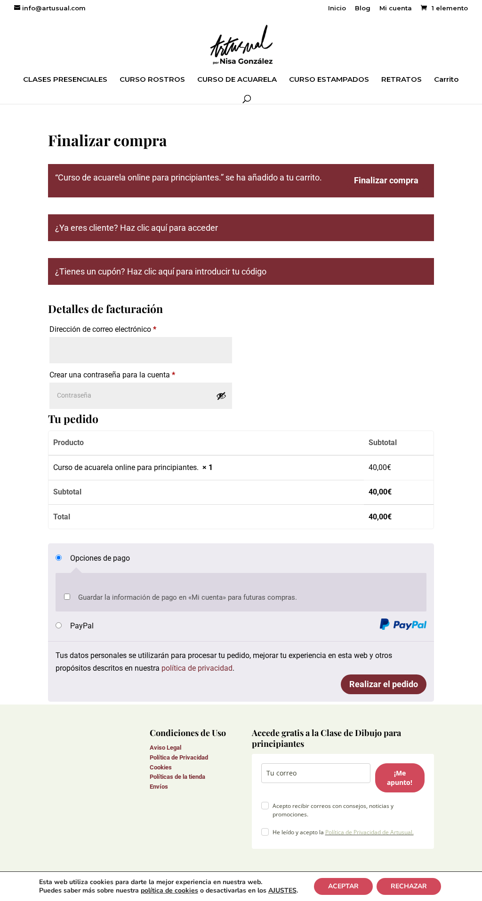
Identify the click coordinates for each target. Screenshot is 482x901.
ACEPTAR (343, 886)
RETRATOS (401, 80)
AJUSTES (282, 890)
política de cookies (169, 890)
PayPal (82, 625)
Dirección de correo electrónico (102, 329)
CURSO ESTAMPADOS (329, 80)
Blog (362, 8)
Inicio (337, 8)
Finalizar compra (386, 180)
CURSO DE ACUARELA (237, 80)
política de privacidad (197, 668)
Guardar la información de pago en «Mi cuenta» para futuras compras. (187, 597)
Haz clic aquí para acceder (169, 228)
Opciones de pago (100, 558)
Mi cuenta (395, 8)
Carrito (446, 80)
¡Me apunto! (399, 777)
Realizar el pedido (383, 684)
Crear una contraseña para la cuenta (112, 374)
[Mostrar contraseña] (221, 396)
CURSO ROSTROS (152, 80)
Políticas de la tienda (177, 776)
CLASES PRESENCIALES (65, 80)
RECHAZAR (409, 886)
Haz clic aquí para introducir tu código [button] (196, 271)
